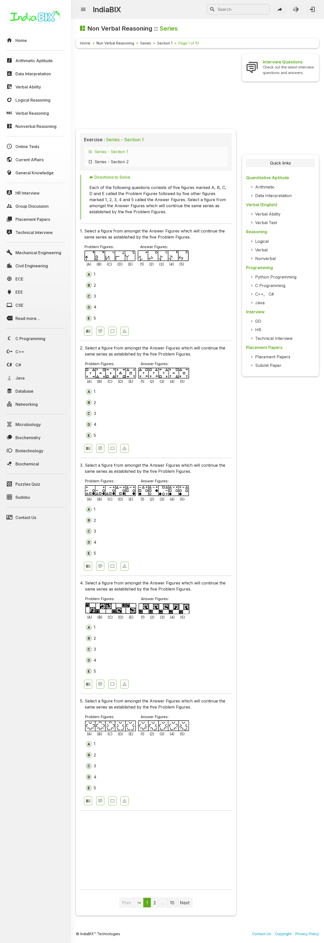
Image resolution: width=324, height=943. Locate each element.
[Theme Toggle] (296, 9)
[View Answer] (88, 331)
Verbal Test (266, 222)
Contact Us (261, 934)
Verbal (261, 249)
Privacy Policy (307, 934)
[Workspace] (112, 331)
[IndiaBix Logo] (35, 19)
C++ (259, 294)
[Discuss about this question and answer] (100, 331)
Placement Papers (272, 356)
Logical (262, 241)
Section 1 (164, 43)
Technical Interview (274, 338)
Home (85, 43)
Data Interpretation (273, 195)
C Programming (270, 285)
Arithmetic (265, 187)
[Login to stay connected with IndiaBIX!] (312, 9)
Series (145, 43)
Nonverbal (265, 258)
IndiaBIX (107, 9)
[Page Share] (280, 9)
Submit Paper (268, 365)
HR (258, 329)
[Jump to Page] (139, 902)
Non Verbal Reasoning (115, 43)
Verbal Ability (267, 214)
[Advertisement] (156, 89)
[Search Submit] (212, 9)
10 (172, 902)
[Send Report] (124, 331)
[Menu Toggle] (83, 9)
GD (258, 321)
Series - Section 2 (111, 161)
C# (271, 294)
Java (260, 302)
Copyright (283, 934)
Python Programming (275, 276)
